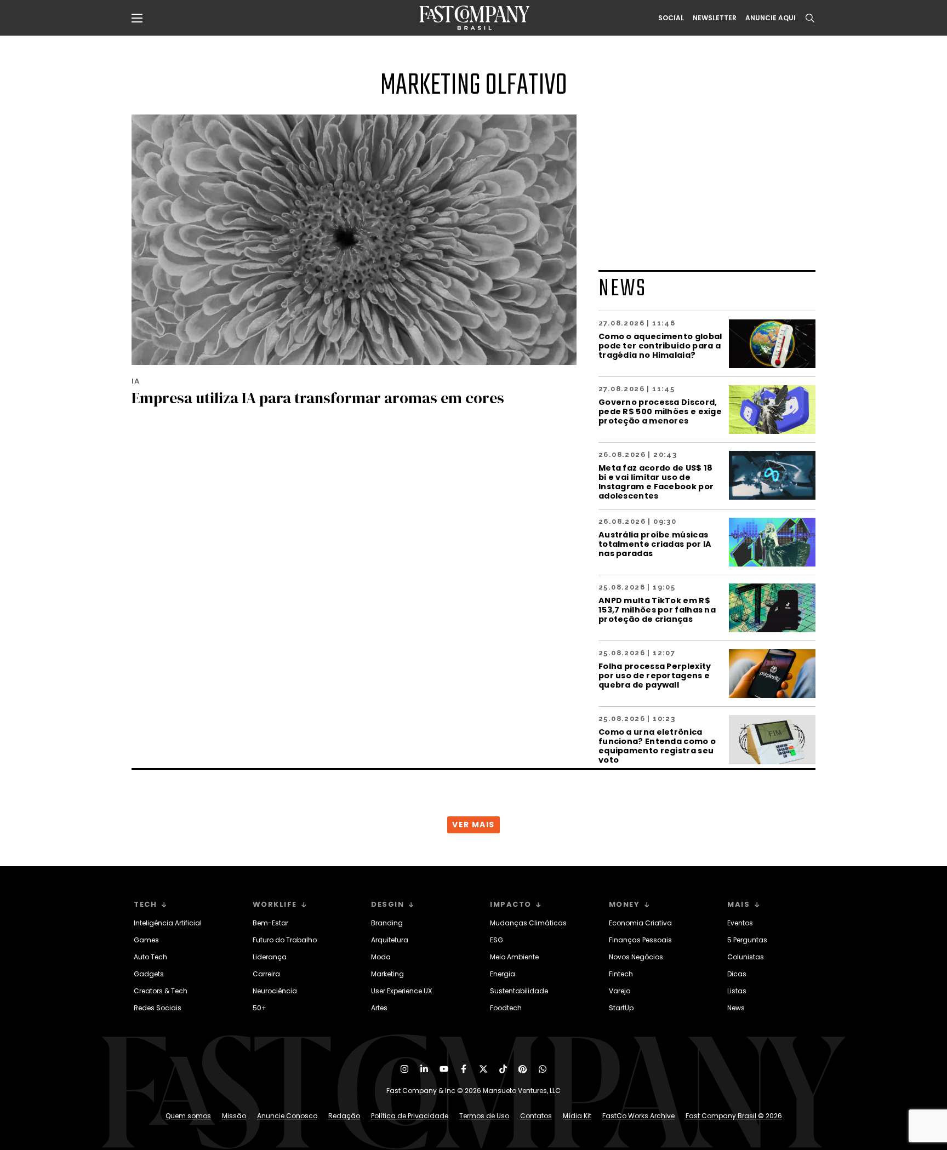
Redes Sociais (157, 1008)
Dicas (736, 974)
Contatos (536, 1115)
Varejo (619, 991)
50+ (259, 1008)
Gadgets (149, 974)
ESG (496, 940)
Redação (344, 1115)
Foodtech (506, 1008)
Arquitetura (389, 940)
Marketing (387, 974)
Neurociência (275, 991)
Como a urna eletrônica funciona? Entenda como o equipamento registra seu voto (657, 745)
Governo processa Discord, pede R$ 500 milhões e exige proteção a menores (660, 411)
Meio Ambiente (514, 957)
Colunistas (745, 957)
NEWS (622, 289)
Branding (387, 923)
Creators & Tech (160, 991)
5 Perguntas (747, 940)
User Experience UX (401, 991)
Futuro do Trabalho (285, 940)
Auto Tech (150, 957)
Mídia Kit (577, 1115)
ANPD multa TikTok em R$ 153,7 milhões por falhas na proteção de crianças (657, 609)
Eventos (740, 923)
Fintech (621, 974)
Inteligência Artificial (168, 923)
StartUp (621, 1008)
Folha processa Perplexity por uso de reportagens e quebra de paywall (654, 675)
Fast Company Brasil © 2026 (734, 1115)
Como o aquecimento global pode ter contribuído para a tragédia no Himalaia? (660, 345)
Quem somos (188, 1115)
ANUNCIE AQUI (770, 18)
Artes (379, 1008)
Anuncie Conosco (287, 1115)
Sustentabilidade (519, 991)
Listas (736, 991)
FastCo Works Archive (638, 1115)
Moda (381, 957)
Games (146, 940)
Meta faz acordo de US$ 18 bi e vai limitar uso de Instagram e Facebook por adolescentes (656, 481)
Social (671, 18)
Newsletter (715, 18)
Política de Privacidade (409, 1115)
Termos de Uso (484, 1115)
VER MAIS (473, 824)
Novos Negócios (636, 957)
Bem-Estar (270, 923)
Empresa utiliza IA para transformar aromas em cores (318, 397)
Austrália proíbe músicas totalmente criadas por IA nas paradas (655, 543)
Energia (502, 974)
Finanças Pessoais (640, 940)
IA (136, 381)
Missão (234, 1115)
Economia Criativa (640, 923)
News (736, 1008)
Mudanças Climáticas (528, 923)
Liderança (270, 957)
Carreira (266, 974)
